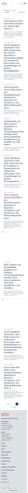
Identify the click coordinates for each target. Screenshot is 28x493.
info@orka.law (5, 429)
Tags (14, 10)
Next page (13, 407)
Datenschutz (5, 482)
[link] (21, 3)
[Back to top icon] (25, 490)
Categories (6, 10)
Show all (22, 12)
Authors (7, 12)
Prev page (8, 404)
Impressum (4, 479)
